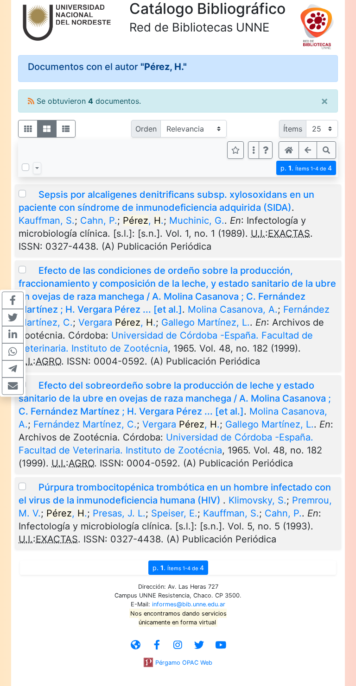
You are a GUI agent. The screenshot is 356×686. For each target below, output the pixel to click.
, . (143, 220)
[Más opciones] (253, 150)
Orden (146, 128)
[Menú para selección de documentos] (37, 168)
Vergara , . (117, 322)
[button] (266, 150)
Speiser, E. (174, 513)
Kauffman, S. (47, 220)
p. (306, 168)
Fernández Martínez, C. (85, 424)
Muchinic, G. (196, 220)
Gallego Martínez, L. (205, 322)
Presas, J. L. (119, 513)
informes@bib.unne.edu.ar (188, 604)
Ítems (292, 128)
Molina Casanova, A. (233, 309)
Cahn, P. (98, 220)
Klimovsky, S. (257, 500)
